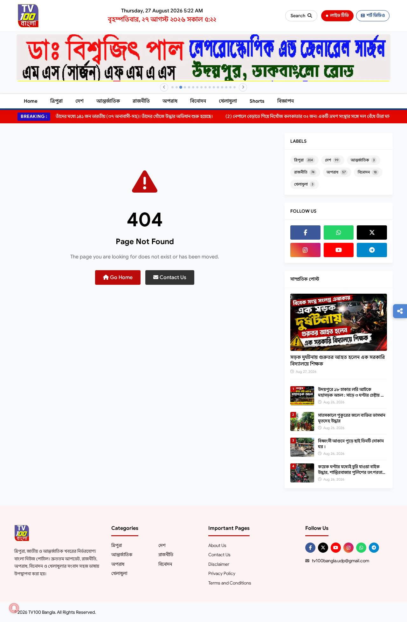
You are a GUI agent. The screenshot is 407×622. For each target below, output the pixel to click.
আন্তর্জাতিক (108, 101)
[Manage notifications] (14, 608)
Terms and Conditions (229, 583)
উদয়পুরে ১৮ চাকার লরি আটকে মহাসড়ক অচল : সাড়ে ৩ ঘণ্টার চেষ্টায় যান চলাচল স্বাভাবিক (352, 395)
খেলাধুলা (228, 101)
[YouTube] (339, 250)
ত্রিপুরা (56, 101)
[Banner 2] (177, 87)
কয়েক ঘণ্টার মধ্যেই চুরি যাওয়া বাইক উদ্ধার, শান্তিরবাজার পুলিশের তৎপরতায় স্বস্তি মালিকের (351, 472)
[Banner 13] (222, 87)
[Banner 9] (205, 87)
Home (31, 101)
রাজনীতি (141, 101)
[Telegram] (372, 250)
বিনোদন (198, 101)
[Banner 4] (185, 87)
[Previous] (164, 87)
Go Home (121, 277)
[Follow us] (400, 311)
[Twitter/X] (323, 548)
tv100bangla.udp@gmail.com (340, 561)
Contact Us (172, 277)
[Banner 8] (201, 87)
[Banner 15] (230, 87)
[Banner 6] (193, 87)
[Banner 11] (214, 87)
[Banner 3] (180, 87)
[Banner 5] (189, 87)
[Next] (243, 87)
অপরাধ (169, 101)
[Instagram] (305, 250)
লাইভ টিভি (339, 15)
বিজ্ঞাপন (285, 101)
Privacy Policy (221, 573)
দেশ (79, 101)
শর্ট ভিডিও (376, 15)
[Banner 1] (172, 87)
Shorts (257, 101)
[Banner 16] (234, 87)
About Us (217, 545)
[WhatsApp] (339, 232)
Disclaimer (218, 564)
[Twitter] (372, 232)
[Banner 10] (210, 87)
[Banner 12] (218, 87)
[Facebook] (305, 232)
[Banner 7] (197, 87)
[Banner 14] (226, 87)
